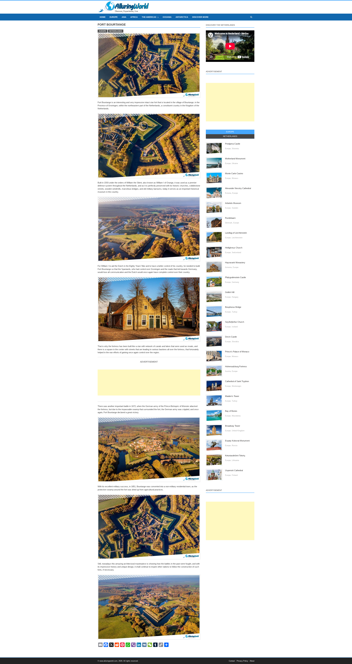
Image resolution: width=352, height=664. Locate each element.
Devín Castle (231, 337)
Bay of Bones (231, 411)
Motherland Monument (235, 159)
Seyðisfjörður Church (234, 322)
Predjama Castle (232, 144)
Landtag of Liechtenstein (236, 233)
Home (102, 17)
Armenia (228, 267)
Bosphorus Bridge (233, 307)
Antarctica (182, 17)
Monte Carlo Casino (234, 173)
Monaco (235, 178)
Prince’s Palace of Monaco (237, 352)
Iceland (235, 327)
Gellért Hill (229, 292)
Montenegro (236, 386)
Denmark (228, 223)
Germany (235, 282)
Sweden (235, 208)
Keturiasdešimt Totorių (235, 455)
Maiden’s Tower (232, 396)
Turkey (234, 312)
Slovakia (235, 342)
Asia (124, 17)
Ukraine (235, 163)
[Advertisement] (149, 383)
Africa (134, 17)
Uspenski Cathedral (234, 470)
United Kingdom (238, 431)
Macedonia (236, 416)
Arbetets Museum (233, 203)
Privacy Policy (242, 661)
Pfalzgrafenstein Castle (235, 277)
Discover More (200, 17)
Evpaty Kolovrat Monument (237, 441)
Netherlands (115, 31)
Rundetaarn (230, 218)
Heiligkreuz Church (233, 248)
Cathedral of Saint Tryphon (237, 381)
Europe (114, 17)
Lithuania (235, 460)
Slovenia (235, 149)
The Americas (149, 17)
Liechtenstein (237, 238)
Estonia (228, 193)
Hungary (235, 297)
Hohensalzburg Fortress (236, 366)
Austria (228, 371)
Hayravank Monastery (235, 262)
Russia (234, 445)
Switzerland (236, 252)
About (252, 661)
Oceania (167, 17)
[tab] (230, 132)
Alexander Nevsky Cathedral (238, 188)
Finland (235, 475)
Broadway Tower (232, 426)
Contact (232, 661)
